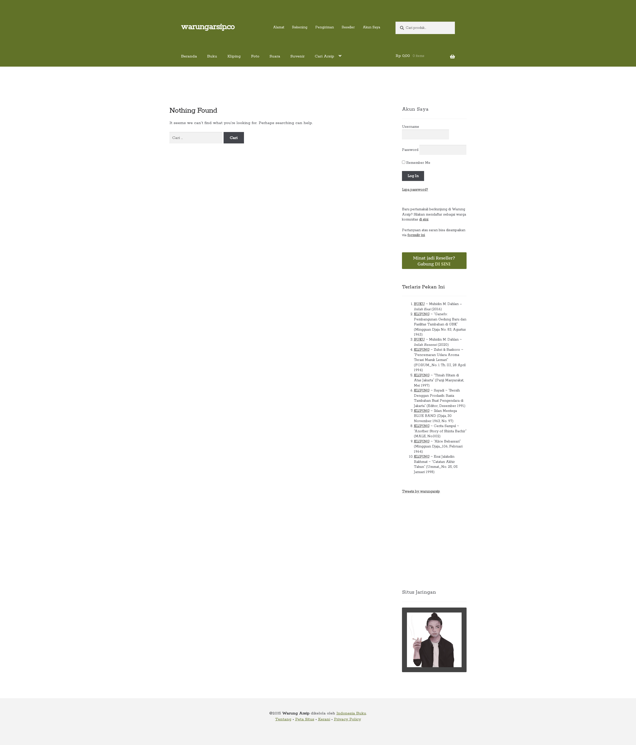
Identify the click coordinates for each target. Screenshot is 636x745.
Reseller (348, 27)
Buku (212, 56)
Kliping (234, 56)
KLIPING (422, 314)
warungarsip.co (208, 27)
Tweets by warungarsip (421, 491)
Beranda (189, 56)
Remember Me (417, 163)
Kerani (324, 719)
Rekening (299, 27)
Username (410, 127)
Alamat (278, 27)
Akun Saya (371, 27)
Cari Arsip (324, 56)
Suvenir (297, 56)
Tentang (283, 719)
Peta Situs (304, 719)
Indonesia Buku (351, 713)
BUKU (419, 304)
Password (410, 150)
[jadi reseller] (434, 260)
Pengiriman (324, 27)
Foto (255, 56)
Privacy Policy (347, 719)
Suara (275, 56)
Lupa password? (415, 189)
